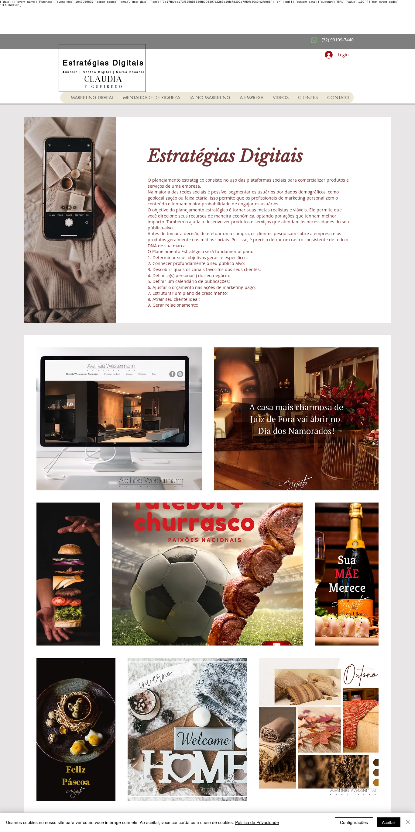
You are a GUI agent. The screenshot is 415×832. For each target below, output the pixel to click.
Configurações (354, 822)
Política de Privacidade (257, 822)
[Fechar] (407, 822)
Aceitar (388, 822)
